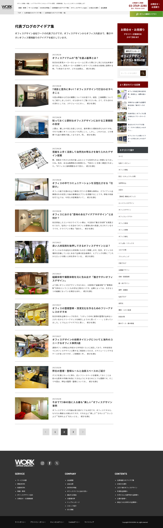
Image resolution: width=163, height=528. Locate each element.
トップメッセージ (73, 502)
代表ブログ (122, 263)
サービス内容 (33, 8)
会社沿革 (70, 484)
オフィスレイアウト (126, 216)
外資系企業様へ (122, 491)
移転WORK (21, 484)
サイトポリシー (20, 522)
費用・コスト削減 (125, 310)
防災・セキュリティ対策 (127, 176)
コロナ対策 (122, 250)
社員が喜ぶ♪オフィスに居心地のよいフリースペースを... (137, 116)
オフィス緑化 (123, 236)
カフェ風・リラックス (126, 243)
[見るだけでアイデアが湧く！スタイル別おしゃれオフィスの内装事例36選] (122, 127)
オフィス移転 (123, 170)
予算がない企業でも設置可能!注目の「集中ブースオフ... (137, 105)
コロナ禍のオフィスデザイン (127, 487)
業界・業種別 (123, 290)
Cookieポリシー (74, 522)
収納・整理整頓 (124, 276)
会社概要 (104, 8)
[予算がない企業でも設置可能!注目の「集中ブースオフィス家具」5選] (122, 105)
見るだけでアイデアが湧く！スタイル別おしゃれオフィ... (137, 127)
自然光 (121, 303)
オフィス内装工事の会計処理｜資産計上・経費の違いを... (137, 94)
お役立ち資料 (93, 8)
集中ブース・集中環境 (126, 323)
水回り (121, 190)
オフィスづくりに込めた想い (77, 491)
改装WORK (21, 487)
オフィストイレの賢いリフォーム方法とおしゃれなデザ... (137, 138)
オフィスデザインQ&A (79, 8)
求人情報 (70, 509)
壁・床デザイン (124, 283)
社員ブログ (122, 297)
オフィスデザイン (125, 210)
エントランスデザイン (126, 203)
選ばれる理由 (72, 495)
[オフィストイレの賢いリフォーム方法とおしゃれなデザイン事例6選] (122, 139)
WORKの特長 (44, 8)
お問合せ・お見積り (155, 5)
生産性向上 (122, 183)
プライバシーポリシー (38, 522)
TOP (19, 13)
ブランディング (124, 256)
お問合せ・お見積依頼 (25, 498)
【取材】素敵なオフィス (127, 196)
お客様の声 (71, 498)
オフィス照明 (123, 230)
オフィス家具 (123, 223)
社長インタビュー (125, 163)
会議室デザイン (124, 270)
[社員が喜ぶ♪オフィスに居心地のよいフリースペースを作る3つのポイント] (122, 116)
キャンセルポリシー (57, 522)
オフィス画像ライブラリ (148, 14)
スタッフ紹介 (72, 506)
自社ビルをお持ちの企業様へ (127, 502)
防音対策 (122, 316)
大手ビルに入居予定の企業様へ (128, 495)
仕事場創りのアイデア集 (60, 8)
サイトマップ (89, 522)
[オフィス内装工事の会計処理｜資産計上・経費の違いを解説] (122, 94)
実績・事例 (22, 8)
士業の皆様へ (121, 498)
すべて (121, 156)
